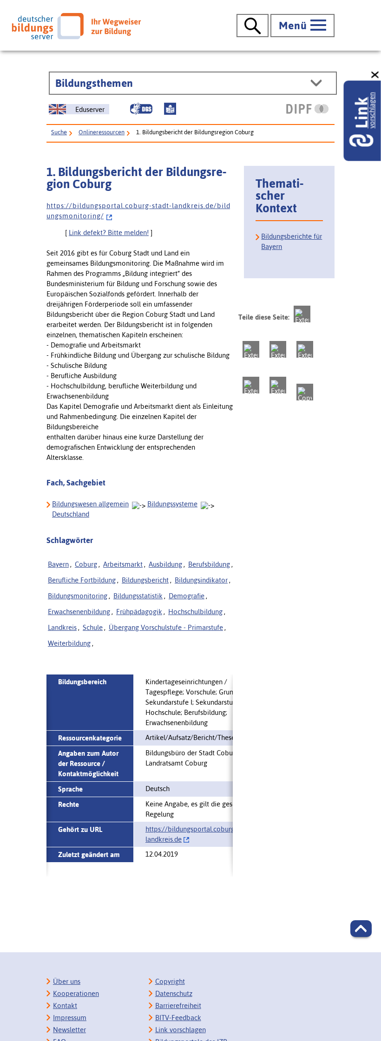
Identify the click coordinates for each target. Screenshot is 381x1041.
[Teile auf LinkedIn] (251, 385)
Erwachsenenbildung (79, 611)
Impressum (69, 1017)
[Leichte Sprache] (170, 109)
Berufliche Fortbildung (82, 580)
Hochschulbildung (195, 611)
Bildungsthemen (94, 83)
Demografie (186, 596)
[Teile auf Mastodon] (302, 314)
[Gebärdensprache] (141, 109)
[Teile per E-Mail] (277, 385)
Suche (59, 132)
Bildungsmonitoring (77, 596)
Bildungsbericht (145, 580)
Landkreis (62, 627)
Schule (93, 627)
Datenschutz (173, 993)
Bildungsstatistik (138, 596)
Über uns (66, 981)
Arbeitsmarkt (123, 564)
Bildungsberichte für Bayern (291, 241)
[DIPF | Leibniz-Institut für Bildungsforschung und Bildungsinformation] (307, 108)
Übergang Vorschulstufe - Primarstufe (166, 627)
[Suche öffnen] (252, 25)
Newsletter (69, 1030)
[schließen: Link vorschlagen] (375, 75)
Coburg (86, 564)
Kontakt (65, 1005)
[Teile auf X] (277, 349)
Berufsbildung (209, 564)
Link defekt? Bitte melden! (109, 232)
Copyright (170, 981)
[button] (361, 928)
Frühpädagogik (139, 611)
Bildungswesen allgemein (90, 504)
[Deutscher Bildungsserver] (76, 26)
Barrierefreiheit (178, 1005)
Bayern (58, 564)
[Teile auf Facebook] (251, 349)
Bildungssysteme (172, 504)
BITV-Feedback (178, 1017)
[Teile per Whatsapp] (304, 349)
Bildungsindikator (201, 580)
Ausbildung (165, 564)
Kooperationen (76, 993)
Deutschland (70, 514)
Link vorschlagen (180, 1030)
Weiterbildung (69, 643)
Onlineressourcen (102, 132)
